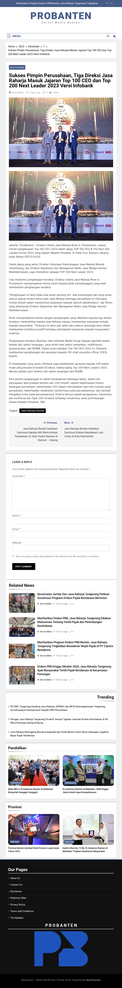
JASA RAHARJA (17, 67)
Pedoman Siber (18, 898)
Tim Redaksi (17, 917)
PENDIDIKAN (16, 783)
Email (16, 529)
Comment (18, 476)
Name (16, 515)
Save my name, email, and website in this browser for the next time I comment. (57, 556)
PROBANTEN (61, 16)
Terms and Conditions (22, 911)
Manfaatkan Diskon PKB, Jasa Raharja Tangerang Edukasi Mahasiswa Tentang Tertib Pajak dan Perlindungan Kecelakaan (74, 622)
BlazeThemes (93, 980)
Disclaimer (16, 891)
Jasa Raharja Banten (32, 410)
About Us (15, 878)
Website (16, 542)
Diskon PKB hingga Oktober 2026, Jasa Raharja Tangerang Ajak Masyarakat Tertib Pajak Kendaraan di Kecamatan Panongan (74, 670)
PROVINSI (15, 842)
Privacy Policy (17, 904)
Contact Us (16, 884)
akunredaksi (18, 92)
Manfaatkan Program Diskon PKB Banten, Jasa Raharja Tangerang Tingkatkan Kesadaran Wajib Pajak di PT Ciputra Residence (57, 3)
